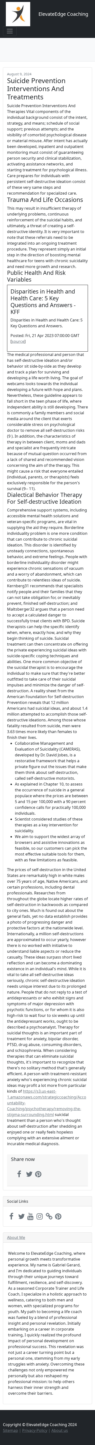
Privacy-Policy (34, 1430)
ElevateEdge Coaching (63, 14)
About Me (16, 1237)
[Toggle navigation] (10, 31)
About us (59, 1430)
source (18, 341)
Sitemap (10, 1430)
